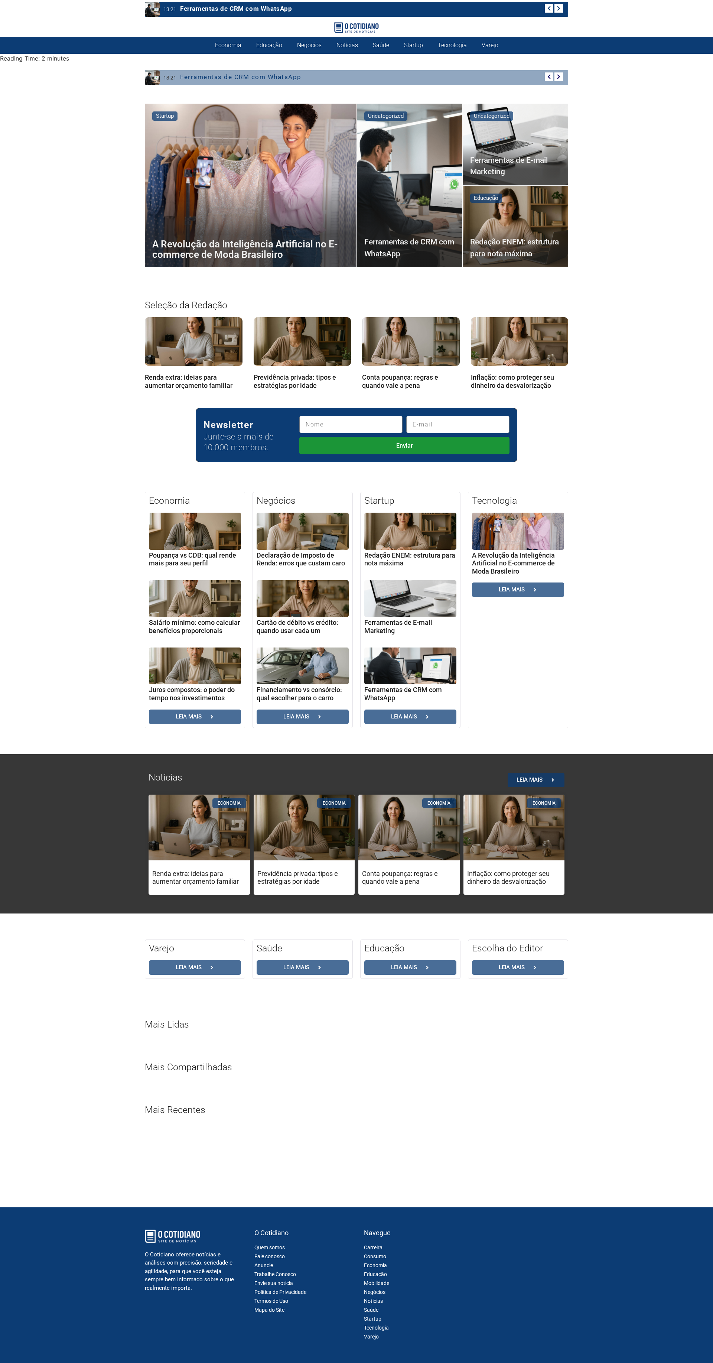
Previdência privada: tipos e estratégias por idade (295, 381)
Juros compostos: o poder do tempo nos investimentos (192, 694)
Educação (269, 45)
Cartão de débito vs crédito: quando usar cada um (297, 627)
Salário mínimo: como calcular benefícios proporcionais (194, 627)
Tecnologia (452, 45)
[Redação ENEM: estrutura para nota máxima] (515, 226)
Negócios (309, 45)
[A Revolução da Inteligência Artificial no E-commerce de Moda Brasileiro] (250, 185)
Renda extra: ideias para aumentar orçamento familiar (188, 381)
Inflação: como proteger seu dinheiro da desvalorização (512, 381)
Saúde (381, 45)
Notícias (347, 45)
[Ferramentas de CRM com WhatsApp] (409, 185)
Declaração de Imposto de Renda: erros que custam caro (301, 559)
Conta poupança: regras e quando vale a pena (400, 381)
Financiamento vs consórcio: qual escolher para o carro (299, 694)
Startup (413, 45)
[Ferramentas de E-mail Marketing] (515, 144)
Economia (228, 45)
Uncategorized (386, 116)
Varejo (490, 45)
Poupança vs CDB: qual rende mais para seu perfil (192, 559)
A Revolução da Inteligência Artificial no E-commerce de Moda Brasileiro (513, 563)
